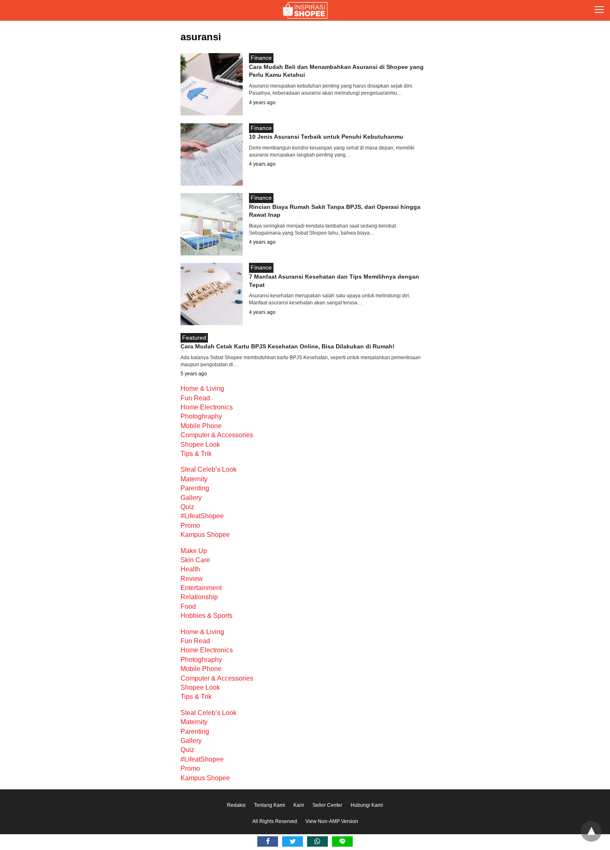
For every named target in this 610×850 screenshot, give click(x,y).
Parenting (195, 488)
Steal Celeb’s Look (209, 469)
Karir (298, 805)
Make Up (194, 550)
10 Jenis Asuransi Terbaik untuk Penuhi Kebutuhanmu (326, 136)
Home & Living (202, 388)
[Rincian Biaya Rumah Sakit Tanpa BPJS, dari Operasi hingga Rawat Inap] (212, 253)
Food (188, 606)
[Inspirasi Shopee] (305, 10)
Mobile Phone (201, 425)
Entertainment (201, 587)
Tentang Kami (269, 805)
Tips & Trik (196, 453)
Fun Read (195, 398)
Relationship (199, 596)
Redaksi (236, 805)
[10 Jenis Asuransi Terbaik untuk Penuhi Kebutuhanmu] (212, 183)
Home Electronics (207, 407)
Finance (261, 57)
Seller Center (327, 805)
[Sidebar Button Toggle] (599, 10)
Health (190, 569)
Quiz (187, 506)
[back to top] (591, 831)
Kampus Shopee (205, 534)
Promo (190, 525)
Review (192, 578)
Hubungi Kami (367, 805)
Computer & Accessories (217, 434)
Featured (194, 337)
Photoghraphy (201, 416)
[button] (599, 10)
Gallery (191, 497)
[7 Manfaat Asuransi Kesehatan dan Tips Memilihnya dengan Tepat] (212, 322)
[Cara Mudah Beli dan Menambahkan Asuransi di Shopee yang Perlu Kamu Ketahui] (212, 113)
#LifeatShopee (202, 515)
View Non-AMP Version (331, 821)
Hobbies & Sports (206, 615)
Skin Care (195, 559)
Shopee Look (200, 444)
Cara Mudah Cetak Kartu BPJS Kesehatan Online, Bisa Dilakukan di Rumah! (288, 346)
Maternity (194, 479)
